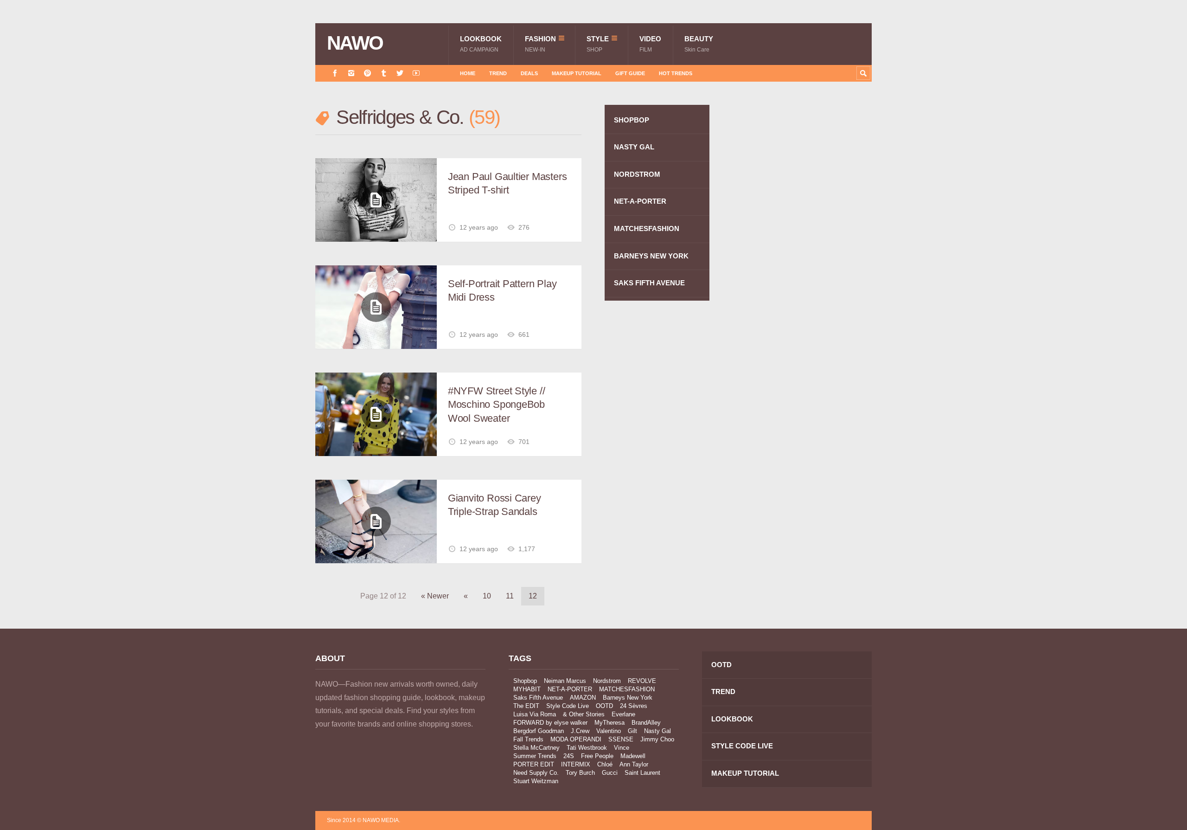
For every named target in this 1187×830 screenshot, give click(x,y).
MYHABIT (527, 689)
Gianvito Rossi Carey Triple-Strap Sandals (494, 505)
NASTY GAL (634, 147)
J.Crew (580, 731)
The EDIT (526, 706)
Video (650, 44)
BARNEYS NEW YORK (651, 256)
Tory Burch (580, 773)
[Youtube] (416, 73)
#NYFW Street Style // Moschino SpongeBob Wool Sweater (496, 404)
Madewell (632, 756)
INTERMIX (575, 764)
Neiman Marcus (565, 681)
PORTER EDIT (533, 764)
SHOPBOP (631, 120)
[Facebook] (335, 73)
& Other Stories (584, 714)
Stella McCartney (536, 748)
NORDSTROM (637, 174)
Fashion (540, 44)
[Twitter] (400, 73)
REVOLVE (642, 681)
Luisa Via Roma (534, 714)
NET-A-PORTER (640, 201)
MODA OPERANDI (575, 739)
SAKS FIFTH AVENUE (649, 283)
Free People (597, 756)
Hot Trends (675, 73)
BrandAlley (646, 723)
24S (568, 756)
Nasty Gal (657, 731)
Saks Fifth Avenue (538, 698)
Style (598, 44)
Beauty (698, 44)
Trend (498, 73)
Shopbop (525, 681)
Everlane (623, 714)
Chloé (605, 764)
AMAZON (583, 698)
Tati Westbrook (587, 748)
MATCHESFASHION (646, 228)
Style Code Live (567, 706)
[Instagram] (351, 73)
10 (487, 596)
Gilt (632, 731)
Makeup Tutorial (576, 73)
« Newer (435, 596)
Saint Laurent (642, 773)
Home (467, 73)
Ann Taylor (633, 764)
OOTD (604, 706)
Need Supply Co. (536, 773)
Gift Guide (630, 73)
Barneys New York (627, 698)
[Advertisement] (802, 270)
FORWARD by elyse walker (550, 723)
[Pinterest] (367, 73)
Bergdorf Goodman (538, 731)
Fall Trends (528, 739)
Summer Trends (534, 756)
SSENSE (620, 739)
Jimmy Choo (657, 739)
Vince (621, 748)
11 (510, 596)
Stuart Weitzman (535, 781)
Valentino (608, 731)
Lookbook (481, 44)
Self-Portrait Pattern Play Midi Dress (502, 290)
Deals (529, 73)
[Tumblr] (384, 73)
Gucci (610, 773)
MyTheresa (609, 723)
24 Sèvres (633, 706)
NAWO (355, 43)
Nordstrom (607, 681)
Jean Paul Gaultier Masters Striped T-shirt (507, 183)
